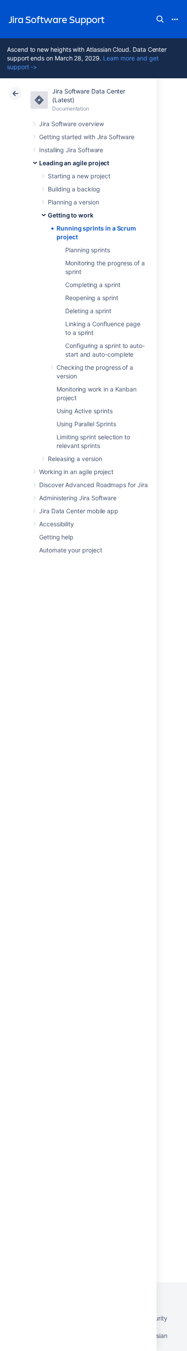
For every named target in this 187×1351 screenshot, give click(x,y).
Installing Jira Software (71, 150)
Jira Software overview (71, 123)
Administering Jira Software (78, 498)
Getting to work (71, 215)
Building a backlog (74, 189)
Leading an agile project (74, 163)
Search (160, 19)
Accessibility (56, 524)
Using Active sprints (85, 411)
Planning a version (73, 202)
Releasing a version (75, 458)
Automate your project (70, 550)
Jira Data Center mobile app (78, 511)
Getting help (56, 537)
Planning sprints (87, 250)
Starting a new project (79, 176)
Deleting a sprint (88, 310)
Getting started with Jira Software (86, 136)
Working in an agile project (76, 471)
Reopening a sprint (91, 297)
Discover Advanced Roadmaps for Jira (93, 484)
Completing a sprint (92, 284)
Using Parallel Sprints (86, 424)
